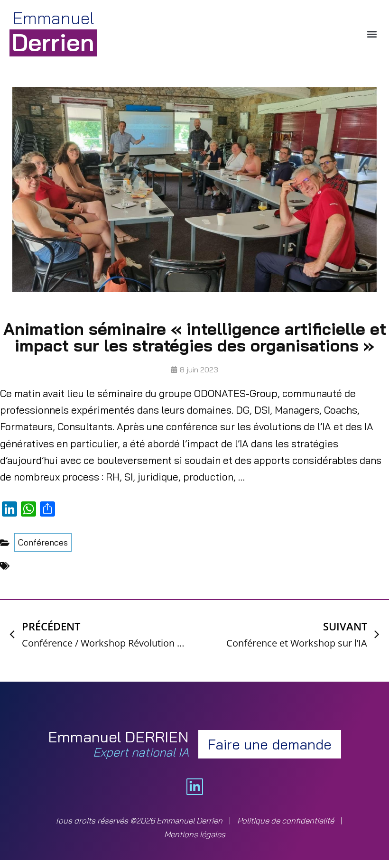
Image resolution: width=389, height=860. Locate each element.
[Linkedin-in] (194, 786)
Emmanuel (53, 31)
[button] (372, 34)
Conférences (43, 542)
